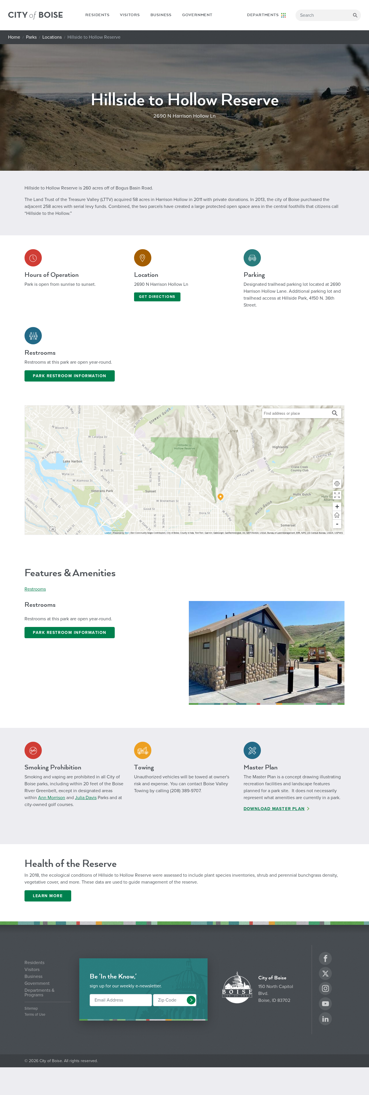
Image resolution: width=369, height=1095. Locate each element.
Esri (127, 532)
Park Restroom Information (69, 375)
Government (197, 15)
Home (14, 37)
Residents (97, 15)
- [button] (337, 523)
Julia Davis (86, 798)
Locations (52, 37)
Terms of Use (35, 1015)
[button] (337, 495)
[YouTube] (325, 1004)
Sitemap (31, 1009)
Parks (31, 37)
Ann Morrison (51, 798)
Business (161, 15)
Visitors (130, 15)
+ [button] (337, 506)
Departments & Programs (39, 992)
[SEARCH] (355, 15)
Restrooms (35, 589)
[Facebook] (325, 959)
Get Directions (157, 296)
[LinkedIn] (325, 1019)
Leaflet (108, 532)
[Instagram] (325, 989)
